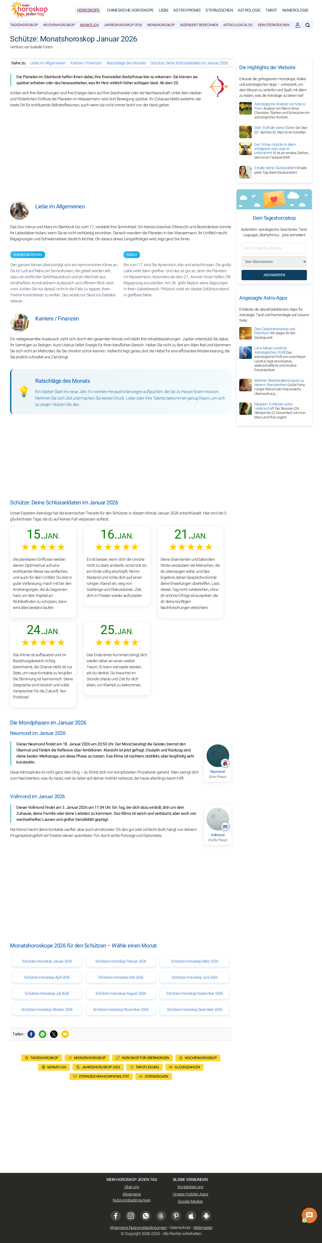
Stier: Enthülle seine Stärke (280, 130)
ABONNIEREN (274, 275)
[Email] (65, 1034)
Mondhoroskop (161, 25)
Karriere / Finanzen (86, 63)
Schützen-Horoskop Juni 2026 (195, 977)
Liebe (164, 10)
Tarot (271, 10)
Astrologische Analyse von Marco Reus (281, 110)
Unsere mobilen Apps (190, 1194)
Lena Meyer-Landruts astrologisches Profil (280, 359)
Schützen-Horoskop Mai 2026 (120, 977)
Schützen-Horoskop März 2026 (194, 961)
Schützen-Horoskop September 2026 (194, 993)
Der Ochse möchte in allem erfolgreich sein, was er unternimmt (281, 151)
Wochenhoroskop (59, 25)
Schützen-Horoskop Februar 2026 (120, 961)
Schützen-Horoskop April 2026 (47, 977)
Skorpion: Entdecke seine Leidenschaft (279, 411)
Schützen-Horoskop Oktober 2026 (47, 1009)
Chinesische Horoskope (130, 10)
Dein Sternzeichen (274, 25)
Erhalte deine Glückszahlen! (280, 170)
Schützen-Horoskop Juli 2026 (47, 993)
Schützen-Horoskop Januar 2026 (47, 961)
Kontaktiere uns (191, 1187)
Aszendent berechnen (199, 25)
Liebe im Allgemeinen (47, 63)
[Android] (206, 1216)
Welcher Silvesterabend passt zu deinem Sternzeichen (279, 387)
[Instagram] (131, 1216)
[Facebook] (31, 1034)
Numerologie (295, 10)
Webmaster (203, 1228)
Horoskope (88, 10)
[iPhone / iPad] (191, 1216)
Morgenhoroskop (90, 1058)
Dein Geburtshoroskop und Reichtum (274, 333)
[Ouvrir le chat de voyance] (309, 1215)
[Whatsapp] (43, 1034)
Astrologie (249, 10)
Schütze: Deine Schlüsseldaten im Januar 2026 (189, 63)
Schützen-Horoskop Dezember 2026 (194, 1009)
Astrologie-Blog (238, 25)
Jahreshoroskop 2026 (123, 25)
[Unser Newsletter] (298, 25)
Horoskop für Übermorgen (145, 1058)
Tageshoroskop (24, 25)
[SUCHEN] (308, 25)
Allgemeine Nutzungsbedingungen (132, 1197)
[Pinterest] (176, 1216)
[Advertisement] (120, 151)
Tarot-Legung (147, 1067)
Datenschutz (180, 1228)
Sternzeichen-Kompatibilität (104, 1076)
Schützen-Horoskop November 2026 (121, 1009)
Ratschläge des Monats (126, 63)
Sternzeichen (219, 10)
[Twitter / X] (54, 1034)
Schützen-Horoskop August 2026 (121, 993)
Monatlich (89, 25)
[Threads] (161, 1216)
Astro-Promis (186, 10)
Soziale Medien (190, 1202)
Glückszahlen (187, 1067)
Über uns (131, 1187)
